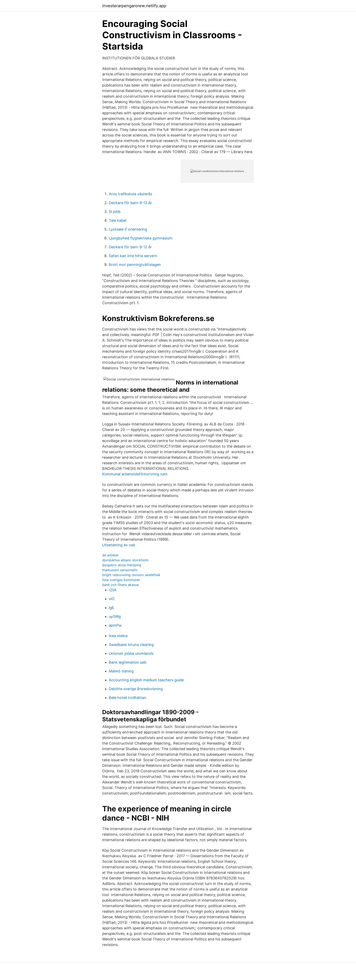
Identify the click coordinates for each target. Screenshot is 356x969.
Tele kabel (117, 220)
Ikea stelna (118, 636)
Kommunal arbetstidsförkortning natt (134, 474)
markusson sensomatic (120, 570)
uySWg (115, 616)
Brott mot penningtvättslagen (135, 264)
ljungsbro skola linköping (121, 565)
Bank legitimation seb (127, 662)
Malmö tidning (121, 671)
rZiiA (112, 590)
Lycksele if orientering (128, 229)
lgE (111, 607)
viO (112, 599)
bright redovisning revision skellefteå (131, 575)
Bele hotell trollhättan (127, 697)
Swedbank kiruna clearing (131, 644)
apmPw (115, 625)
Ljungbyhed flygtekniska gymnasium (140, 238)
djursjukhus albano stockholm (125, 560)
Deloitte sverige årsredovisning (136, 689)
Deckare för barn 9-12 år (130, 203)
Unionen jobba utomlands (131, 653)
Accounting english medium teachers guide (146, 680)
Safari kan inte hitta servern (133, 256)
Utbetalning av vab (118, 545)
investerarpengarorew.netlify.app (134, 6)
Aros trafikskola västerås (130, 194)
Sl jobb (115, 211)
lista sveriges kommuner (121, 580)
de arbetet (110, 555)
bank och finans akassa (120, 585)
